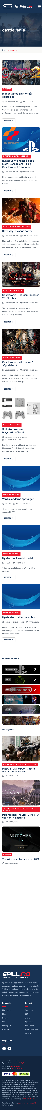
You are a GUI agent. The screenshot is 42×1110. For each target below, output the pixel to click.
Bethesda (28, 1033)
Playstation (17, 290)
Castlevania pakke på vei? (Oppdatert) (17, 363)
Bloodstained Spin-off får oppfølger (17, 95)
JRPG (14, 425)
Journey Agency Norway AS (27, 1103)
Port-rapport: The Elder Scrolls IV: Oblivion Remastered (20, 816)
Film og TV (6, 1026)
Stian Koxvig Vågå (18, 1063)
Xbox (17, 494)
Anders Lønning (17, 1061)
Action (6, 809)
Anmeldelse (29, 1026)
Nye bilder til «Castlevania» (18, 617)
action (27, 1018)
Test (29, 764)
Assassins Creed (31, 1030)
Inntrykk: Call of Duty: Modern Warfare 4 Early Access (18, 770)
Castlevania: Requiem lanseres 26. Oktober (20, 296)
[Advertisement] (21, 889)
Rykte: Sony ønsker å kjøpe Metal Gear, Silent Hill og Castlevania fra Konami (18, 164)
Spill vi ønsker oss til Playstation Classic (14, 430)
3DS (26, 1014)
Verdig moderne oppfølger (18, 499)
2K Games (29, 1010)
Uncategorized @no (21, 156)
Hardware (6, 1030)
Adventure (15, 809)
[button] (39, 6)
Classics (7, 425)
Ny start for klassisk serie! (17, 558)
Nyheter (7, 89)
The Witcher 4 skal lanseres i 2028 (20, 859)
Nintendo (7, 764)
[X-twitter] (4, 1048)
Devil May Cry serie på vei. (17, 231)
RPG (18, 425)
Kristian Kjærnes (15, 1066)
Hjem (4, 50)
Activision (29, 1022)
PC (14, 764)
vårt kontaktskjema (29, 1099)
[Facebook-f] (9, 1048)
